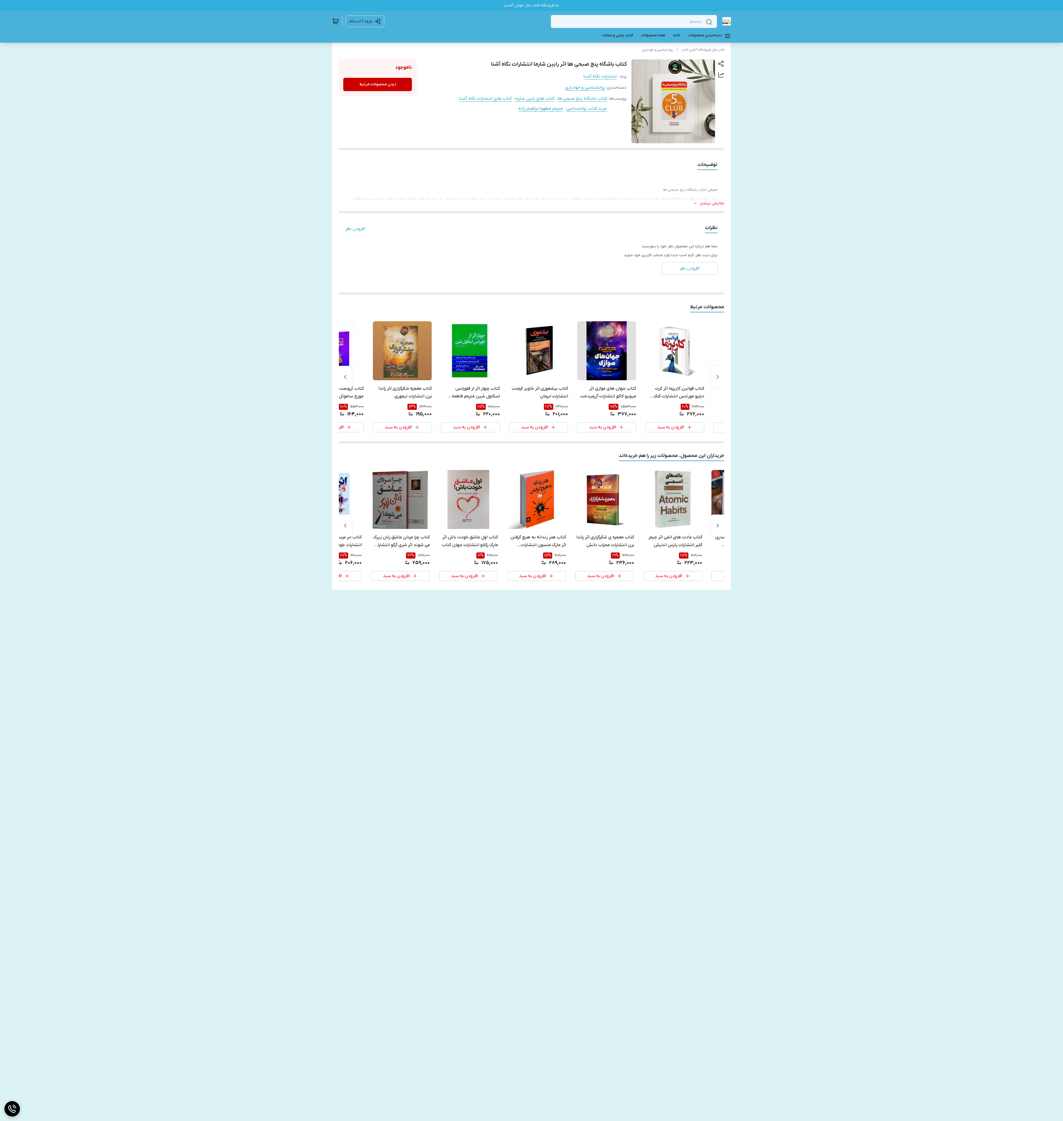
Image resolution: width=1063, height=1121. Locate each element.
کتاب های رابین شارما (534, 98)
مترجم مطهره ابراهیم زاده (540, 108)
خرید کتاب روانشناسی (586, 108)
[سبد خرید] (335, 21)
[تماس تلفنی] (12, 1109)
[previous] (717, 377)
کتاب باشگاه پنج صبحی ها (582, 98)
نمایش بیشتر (712, 203)
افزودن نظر (355, 229)
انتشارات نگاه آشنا (600, 76)
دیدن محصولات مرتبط (377, 84)
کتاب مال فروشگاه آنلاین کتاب (702, 50)
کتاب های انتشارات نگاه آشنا (485, 98)
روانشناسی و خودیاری (657, 50)
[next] (345, 377)
